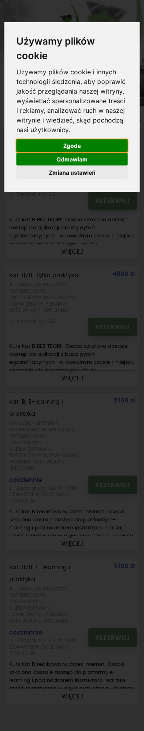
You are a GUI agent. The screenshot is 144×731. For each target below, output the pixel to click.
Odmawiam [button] (72, 159)
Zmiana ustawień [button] (72, 172)
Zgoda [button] (72, 145)
